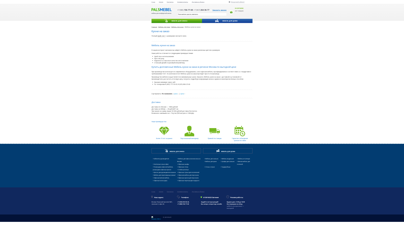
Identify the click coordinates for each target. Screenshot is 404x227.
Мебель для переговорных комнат (164, 175)
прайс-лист (161, 36)
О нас (153, 2)
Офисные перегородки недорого (188, 180)
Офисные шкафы (183, 164)
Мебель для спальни (211, 159)
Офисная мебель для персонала (188, 175)
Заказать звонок (219, 10)
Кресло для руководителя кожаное (165, 172)
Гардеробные (226, 167)
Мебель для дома (230, 21)
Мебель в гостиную (244, 159)
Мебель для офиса (179, 21)
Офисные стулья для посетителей (188, 172)
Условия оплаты (182, 2)
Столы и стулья (210, 167)
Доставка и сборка (198, 2)
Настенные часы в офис (161, 164)
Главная (154, 27)
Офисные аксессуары (160, 180)
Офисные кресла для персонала (188, 178)
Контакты (170, 2)
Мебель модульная (228, 159)
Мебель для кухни (177, 27)
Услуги (161, 2)
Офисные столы (183, 167)
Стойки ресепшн (183, 170)
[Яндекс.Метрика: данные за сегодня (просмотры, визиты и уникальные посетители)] (156, 218)
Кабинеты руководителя (161, 159)
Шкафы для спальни (228, 161)
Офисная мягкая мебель (161, 178)
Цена (175, 94)
